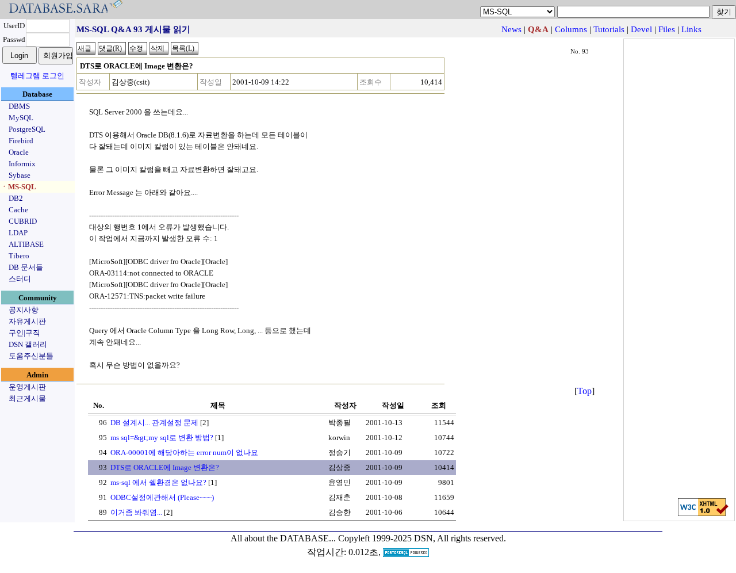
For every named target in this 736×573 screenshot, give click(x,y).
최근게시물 (27, 398)
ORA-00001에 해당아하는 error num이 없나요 (184, 452)
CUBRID (23, 221)
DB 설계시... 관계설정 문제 (154, 422)
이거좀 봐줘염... (136, 512)
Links (691, 29)
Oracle (19, 152)
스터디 (20, 278)
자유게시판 (27, 321)
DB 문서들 (26, 267)
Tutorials (608, 29)
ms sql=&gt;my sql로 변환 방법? (161, 437)
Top (584, 391)
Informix (22, 163)
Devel (641, 29)
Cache (18, 209)
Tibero (19, 255)
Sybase (19, 175)
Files (666, 29)
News (511, 29)
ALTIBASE (26, 244)
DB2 (16, 198)
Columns (571, 29)
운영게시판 (27, 387)
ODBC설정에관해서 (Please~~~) (162, 497)
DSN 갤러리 (28, 344)
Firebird (21, 140)
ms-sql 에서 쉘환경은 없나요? (158, 482)
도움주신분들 (31, 356)
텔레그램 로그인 (37, 75)
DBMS (19, 106)
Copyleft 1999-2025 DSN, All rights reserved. (422, 538)
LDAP (18, 232)
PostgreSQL (27, 129)
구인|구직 (24, 332)
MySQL (21, 117)
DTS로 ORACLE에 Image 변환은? (164, 467)
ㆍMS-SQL (18, 186)
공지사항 (24, 309)
